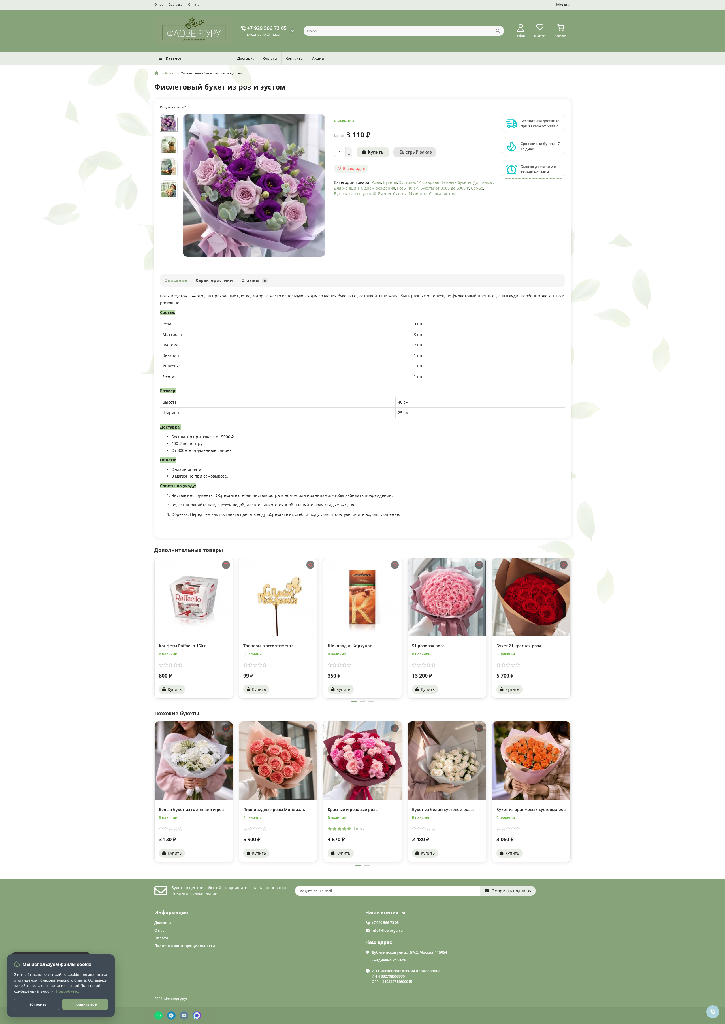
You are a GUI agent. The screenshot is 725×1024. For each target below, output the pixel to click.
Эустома (407, 182)
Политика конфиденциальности (184, 945)
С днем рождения (378, 188)
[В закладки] (226, 565)
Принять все (85, 1004)
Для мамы (483, 182)
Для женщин (346, 188)
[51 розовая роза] (447, 597)
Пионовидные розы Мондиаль (274, 809)
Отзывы (253, 280)
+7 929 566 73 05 (267, 28)
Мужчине (418, 193)
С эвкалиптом (442, 193)
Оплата (193, 4)
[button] (155, 627)
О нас (158, 4)
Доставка (175, 4)
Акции (318, 58)
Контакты (294, 58)
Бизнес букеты (392, 193)
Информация (171, 912)
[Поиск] (498, 30)
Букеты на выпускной (355, 193)
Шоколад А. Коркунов (350, 645)
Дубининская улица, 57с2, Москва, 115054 (409, 952)
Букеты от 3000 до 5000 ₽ (444, 188)
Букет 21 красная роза (518, 645)
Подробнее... (68, 991)
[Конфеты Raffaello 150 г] (194, 597)
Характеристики (214, 280)
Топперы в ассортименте (268, 645)
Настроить (37, 1004)
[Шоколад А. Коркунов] (362, 597)
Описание (175, 280)
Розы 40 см (407, 188)
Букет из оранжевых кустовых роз (531, 809)
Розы (169, 73)
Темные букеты (456, 182)
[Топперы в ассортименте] (278, 597)
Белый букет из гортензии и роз (191, 809)
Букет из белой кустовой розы (443, 809)
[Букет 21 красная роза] (531, 597)
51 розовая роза (428, 645)
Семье (477, 188)
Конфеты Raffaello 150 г (182, 645)
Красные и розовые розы (353, 809)
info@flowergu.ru (387, 930)
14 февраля (428, 182)
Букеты (390, 182)
